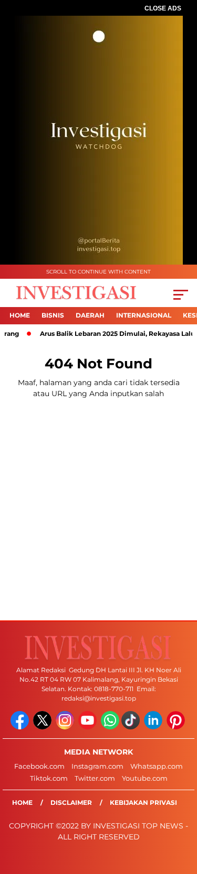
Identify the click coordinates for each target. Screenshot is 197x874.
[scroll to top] (182, 813)
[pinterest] (177, 727)
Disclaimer (71, 802)
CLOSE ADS (162, 8)
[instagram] (66, 727)
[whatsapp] (110, 727)
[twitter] (43, 727)
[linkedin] (154, 727)
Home (19, 315)
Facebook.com (39, 766)
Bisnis (53, 315)
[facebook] (21, 727)
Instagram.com (97, 766)
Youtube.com (145, 778)
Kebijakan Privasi (143, 802)
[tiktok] (131, 727)
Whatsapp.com (156, 766)
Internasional (143, 315)
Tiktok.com (49, 778)
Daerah (90, 315)
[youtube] (88, 727)
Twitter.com (95, 778)
